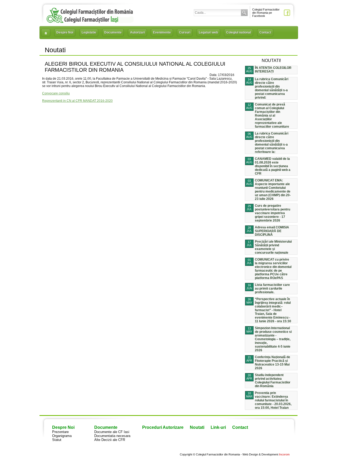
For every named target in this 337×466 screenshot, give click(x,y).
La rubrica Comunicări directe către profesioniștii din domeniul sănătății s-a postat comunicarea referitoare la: (271, 143)
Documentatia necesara (112, 436)
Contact (265, 32)
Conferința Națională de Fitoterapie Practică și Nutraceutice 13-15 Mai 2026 (272, 362)
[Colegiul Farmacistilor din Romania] (89, 22)
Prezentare (60, 432)
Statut (56, 440)
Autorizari (137, 32)
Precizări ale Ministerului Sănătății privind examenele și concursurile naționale (273, 247)
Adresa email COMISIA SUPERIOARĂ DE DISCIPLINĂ (272, 231)
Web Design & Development (260, 454)
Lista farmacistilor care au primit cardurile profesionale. (272, 288)
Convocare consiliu (56, 93)
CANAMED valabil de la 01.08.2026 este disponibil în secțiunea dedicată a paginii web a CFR (272, 166)
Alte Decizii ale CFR (109, 440)
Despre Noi (64, 32)
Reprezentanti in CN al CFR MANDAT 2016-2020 (77, 101)
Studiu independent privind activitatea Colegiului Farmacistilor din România (272, 380)
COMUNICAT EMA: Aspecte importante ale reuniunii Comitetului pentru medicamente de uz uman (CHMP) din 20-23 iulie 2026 (273, 190)
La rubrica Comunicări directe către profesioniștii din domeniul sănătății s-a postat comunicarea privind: (271, 88)
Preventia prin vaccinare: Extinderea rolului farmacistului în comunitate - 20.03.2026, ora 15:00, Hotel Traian (273, 400)
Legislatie (89, 32)
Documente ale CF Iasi (111, 432)
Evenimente (162, 32)
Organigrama (62, 436)
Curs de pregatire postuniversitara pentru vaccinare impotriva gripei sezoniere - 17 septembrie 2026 (272, 213)
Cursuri (184, 32)
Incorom (284, 454)
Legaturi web (208, 32)
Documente (113, 32)
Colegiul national (238, 32)
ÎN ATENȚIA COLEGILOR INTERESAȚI (273, 69)
